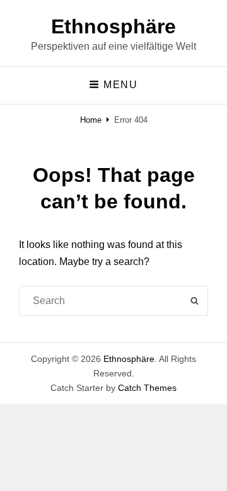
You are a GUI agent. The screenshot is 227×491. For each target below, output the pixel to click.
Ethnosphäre (113, 26)
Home (91, 120)
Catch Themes (147, 388)
